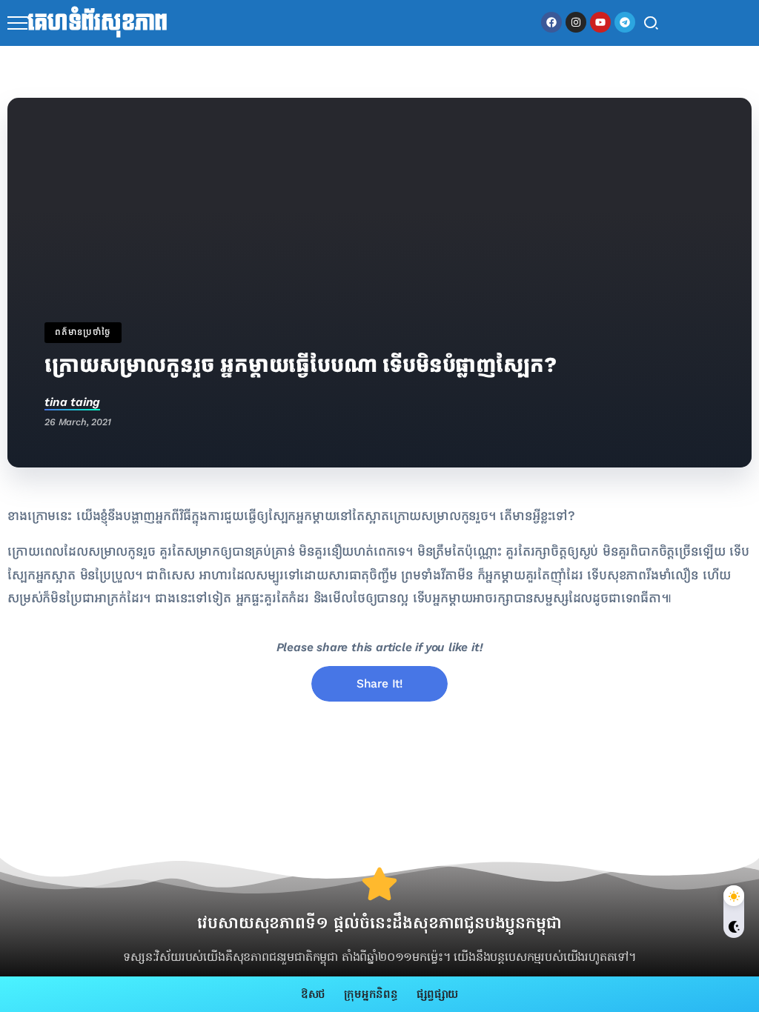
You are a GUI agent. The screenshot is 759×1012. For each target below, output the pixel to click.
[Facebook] (551, 22)
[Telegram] (624, 22)
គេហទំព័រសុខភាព (97, 23)
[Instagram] (576, 22)
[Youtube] (600, 22)
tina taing (72, 402)
